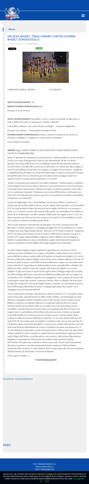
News (11, 29)
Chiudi (47, 481)
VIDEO (7, 445)
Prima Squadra (33, 44)
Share (40, 48)
